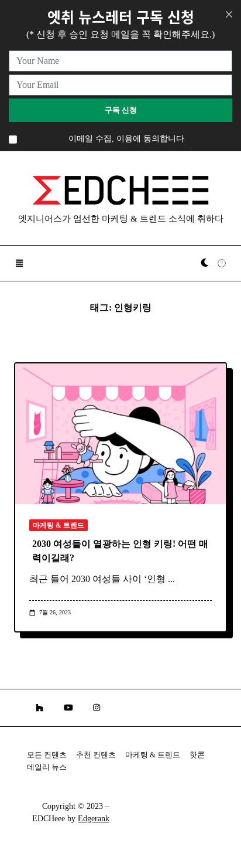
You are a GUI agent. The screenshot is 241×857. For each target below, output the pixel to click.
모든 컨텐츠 (47, 755)
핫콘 (197, 755)
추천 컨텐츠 (96, 755)
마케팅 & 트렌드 (58, 525)
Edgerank (93, 818)
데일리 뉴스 (47, 767)
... (171, 579)
